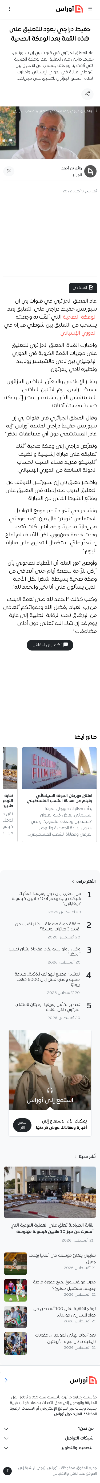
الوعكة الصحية (80, 317)
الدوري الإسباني (79, 333)
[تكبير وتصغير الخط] (8, 171)
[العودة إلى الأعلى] (7, 1471)
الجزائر (77, 175)
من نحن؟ (86, 1429)
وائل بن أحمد (71, 168)
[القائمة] (90, 9)
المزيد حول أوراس (68, 1414)
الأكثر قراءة (85, 882)
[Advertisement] (50, 240)
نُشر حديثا (87, 1157)
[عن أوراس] (50, 1380)
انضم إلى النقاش (48, 645)
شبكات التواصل (79, 1438)
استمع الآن (22, 1125)
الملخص (80, 288)
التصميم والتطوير (78, 1448)
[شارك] (87, 94)
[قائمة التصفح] (9, 9)
